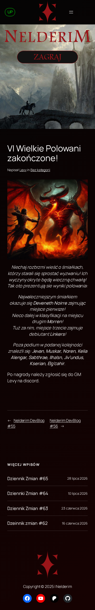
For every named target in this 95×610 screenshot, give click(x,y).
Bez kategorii (40, 169)
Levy (23, 169)
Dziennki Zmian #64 (27, 493)
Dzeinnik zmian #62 (27, 523)
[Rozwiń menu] (71, 12)
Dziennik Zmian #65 (27, 478)
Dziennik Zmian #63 (27, 508)
